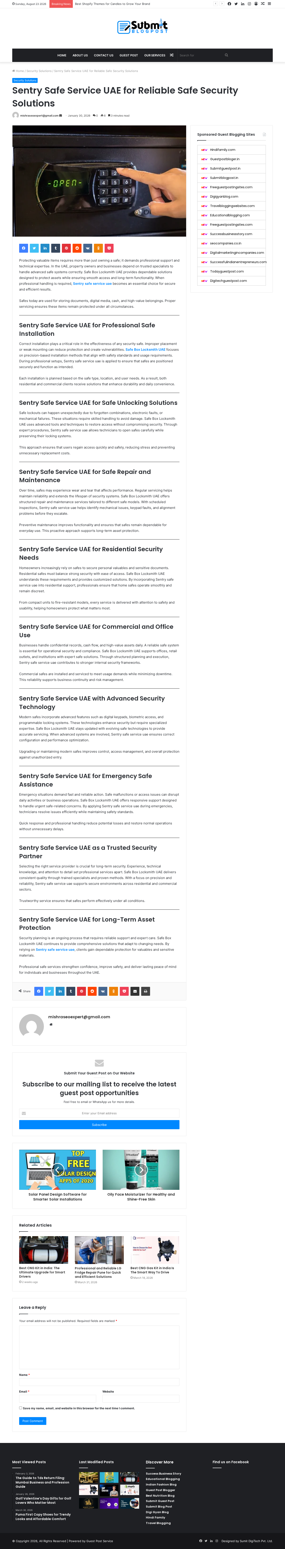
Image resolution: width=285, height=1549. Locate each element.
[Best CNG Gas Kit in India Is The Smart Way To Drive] (154, 1250)
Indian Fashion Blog (161, 1484)
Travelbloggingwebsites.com (232, 206)
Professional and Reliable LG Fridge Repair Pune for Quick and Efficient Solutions (98, 1272)
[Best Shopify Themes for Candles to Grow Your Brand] (129, 1490)
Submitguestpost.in (225, 168)
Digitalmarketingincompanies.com (237, 252)
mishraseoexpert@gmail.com (39, 115)
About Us (80, 55)
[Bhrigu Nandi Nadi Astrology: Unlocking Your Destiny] (88, 1503)
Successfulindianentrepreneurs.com (238, 262)
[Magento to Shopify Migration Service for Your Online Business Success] (109, 1503)
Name (24, 1375)
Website (108, 1391)
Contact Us (103, 55)
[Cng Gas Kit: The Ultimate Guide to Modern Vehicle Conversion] (88, 1490)
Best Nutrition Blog (160, 1496)
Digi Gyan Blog (157, 1512)
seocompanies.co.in (225, 243)
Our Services (154, 55)
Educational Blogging (163, 1479)
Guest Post (129, 55)
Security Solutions (39, 71)
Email (24, 1391)
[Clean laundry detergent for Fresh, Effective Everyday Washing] (109, 1477)
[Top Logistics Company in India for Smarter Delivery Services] (129, 1503)
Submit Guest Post (160, 1501)
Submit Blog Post (159, 1506)
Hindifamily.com (222, 150)
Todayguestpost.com (227, 271)
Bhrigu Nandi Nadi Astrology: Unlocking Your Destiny (112, 4)
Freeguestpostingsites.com (231, 187)
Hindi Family (155, 1517)
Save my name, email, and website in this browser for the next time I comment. (79, 1408)
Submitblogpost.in (224, 178)
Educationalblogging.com (230, 215)
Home (61, 55)
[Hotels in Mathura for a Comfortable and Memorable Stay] (88, 1477)
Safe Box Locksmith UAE (145, 349)
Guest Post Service (99, 1541)
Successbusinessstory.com (231, 234)
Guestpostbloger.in (225, 159)
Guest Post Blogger (160, 1490)
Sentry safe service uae (92, 283)
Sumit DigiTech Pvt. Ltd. (256, 1541)
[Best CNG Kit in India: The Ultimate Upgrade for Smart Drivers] (43, 1250)
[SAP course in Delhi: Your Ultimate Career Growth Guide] (109, 1490)
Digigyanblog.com (224, 196)
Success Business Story (163, 1473)
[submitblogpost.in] (142, 26)
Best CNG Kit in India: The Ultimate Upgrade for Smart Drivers (42, 1272)
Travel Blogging (158, 1523)
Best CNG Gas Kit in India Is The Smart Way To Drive (152, 1270)
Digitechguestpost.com (228, 281)
